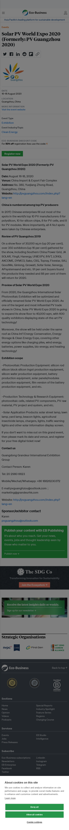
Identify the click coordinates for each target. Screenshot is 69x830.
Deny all (34, 807)
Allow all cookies (34, 814)
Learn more (10, 798)
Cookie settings (34, 822)
